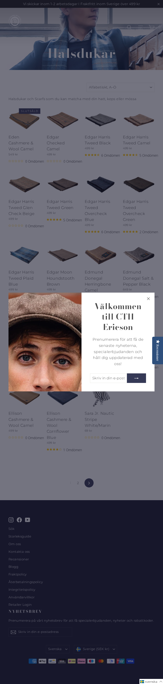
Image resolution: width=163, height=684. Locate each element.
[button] (151, 681)
